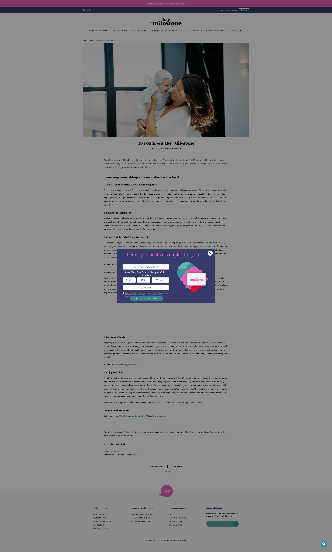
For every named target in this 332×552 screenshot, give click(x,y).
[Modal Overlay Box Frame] (166, 276)
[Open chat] (324, 544)
